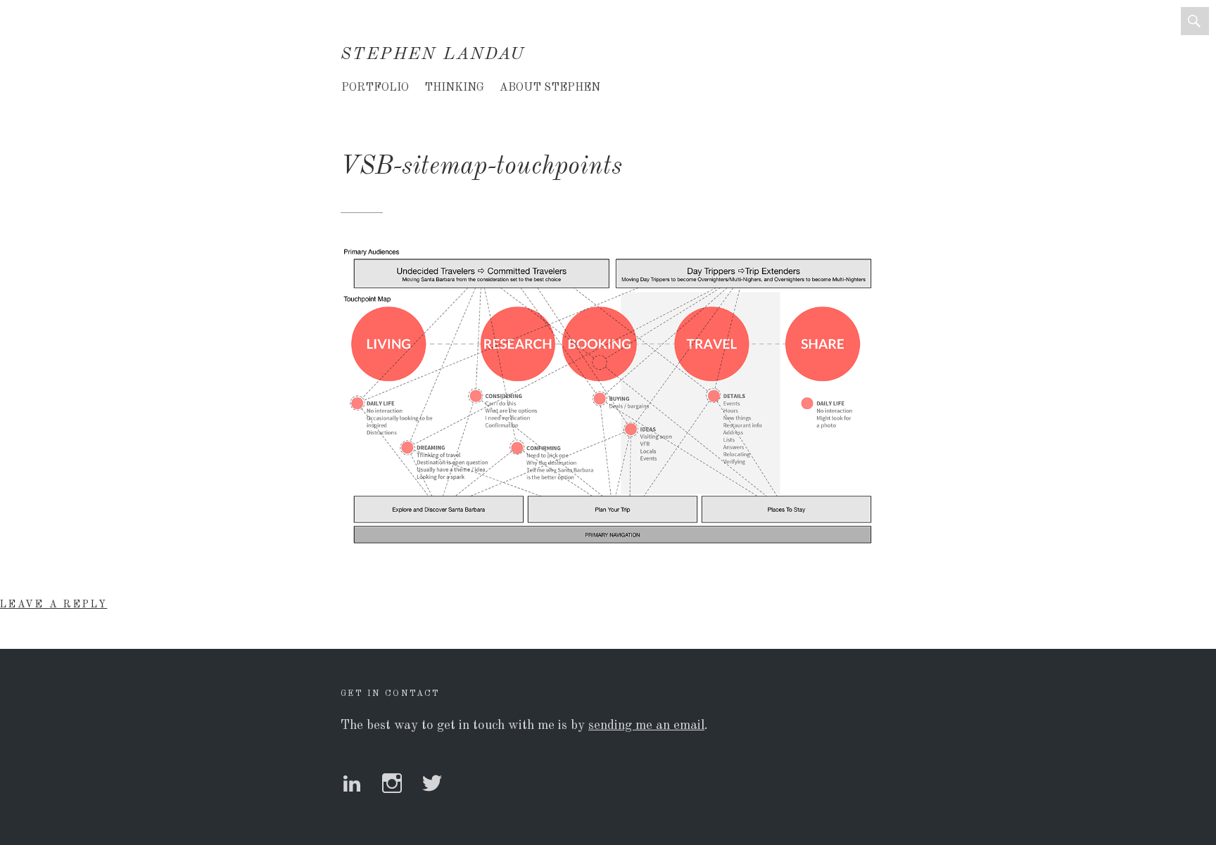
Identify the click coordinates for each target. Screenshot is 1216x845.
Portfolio (375, 87)
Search (1195, 21)
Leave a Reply (53, 604)
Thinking (454, 87)
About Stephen (550, 87)
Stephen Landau (433, 54)
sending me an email (646, 725)
